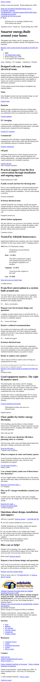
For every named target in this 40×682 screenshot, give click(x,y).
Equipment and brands (12, 645)
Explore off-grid (6, 163)
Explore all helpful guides (9, 506)
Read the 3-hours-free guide (11, 485)
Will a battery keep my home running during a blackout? (21, 533)
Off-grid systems (10, 630)
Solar (2, 12)
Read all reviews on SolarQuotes (11, 280)
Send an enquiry (20, 519)
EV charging (14, 12)
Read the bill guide (8, 448)
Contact (7, 647)
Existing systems (10, 634)
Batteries (7, 12)
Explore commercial (7, 146)
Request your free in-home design (12, 571)
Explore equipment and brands (11, 404)
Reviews (8, 14)
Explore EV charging (8, 131)
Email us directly (15, 556)
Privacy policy (9, 649)
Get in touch (17, 16)
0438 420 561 (5, 9)
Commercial (22, 12)
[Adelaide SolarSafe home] (8, 10)
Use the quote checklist (9, 465)
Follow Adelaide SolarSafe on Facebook (14, 664)
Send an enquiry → (7, 661)
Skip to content (6, 2)
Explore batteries (6, 116)
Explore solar (5, 101)
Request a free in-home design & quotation (15, 48)
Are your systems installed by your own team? (18, 522)
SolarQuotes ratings (13, 55)
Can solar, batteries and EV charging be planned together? (17, 536)
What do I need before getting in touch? (15, 539)
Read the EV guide (8, 504)
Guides (13, 14)
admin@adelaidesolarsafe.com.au (20, 9)
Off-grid (28, 12)
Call (7, 16)
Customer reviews (11, 642)
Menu (4, 18)
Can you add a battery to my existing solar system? (19, 531)
